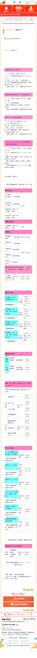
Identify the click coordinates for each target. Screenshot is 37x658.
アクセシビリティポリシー (11, 643)
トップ (4, 18)
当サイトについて (13, 641)
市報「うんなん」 (28, 18)
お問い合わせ (24, 614)
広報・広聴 (18, 18)
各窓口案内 (24, 637)
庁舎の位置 (14, 637)
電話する (13, 614)
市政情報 (10, 18)
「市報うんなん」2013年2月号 (13, 20)
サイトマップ (24, 641)
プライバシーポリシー (27, 643)
